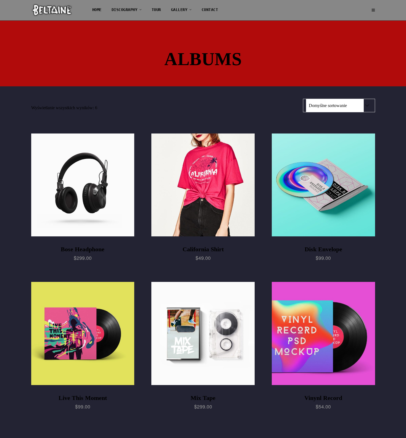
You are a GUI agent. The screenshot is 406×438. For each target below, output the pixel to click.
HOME (97, 9)
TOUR (156, 9)
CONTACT (210, 9)
